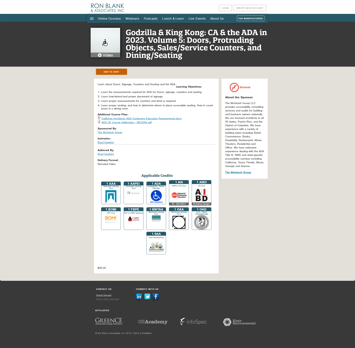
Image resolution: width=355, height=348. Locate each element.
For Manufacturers (250, 18)
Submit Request (103, 295)
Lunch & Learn (173, 18)
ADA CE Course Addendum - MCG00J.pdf (127, 122)
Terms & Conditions (142, 333)
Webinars (132, 18)
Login (225, 8)
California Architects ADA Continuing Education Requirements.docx (142, 118)
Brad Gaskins (106, 142)
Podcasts (151, 18)
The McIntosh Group (238, 172)
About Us (217, 18)
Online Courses (109, 18)
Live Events (197, 18)
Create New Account (249, 8)
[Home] (107, 12)
